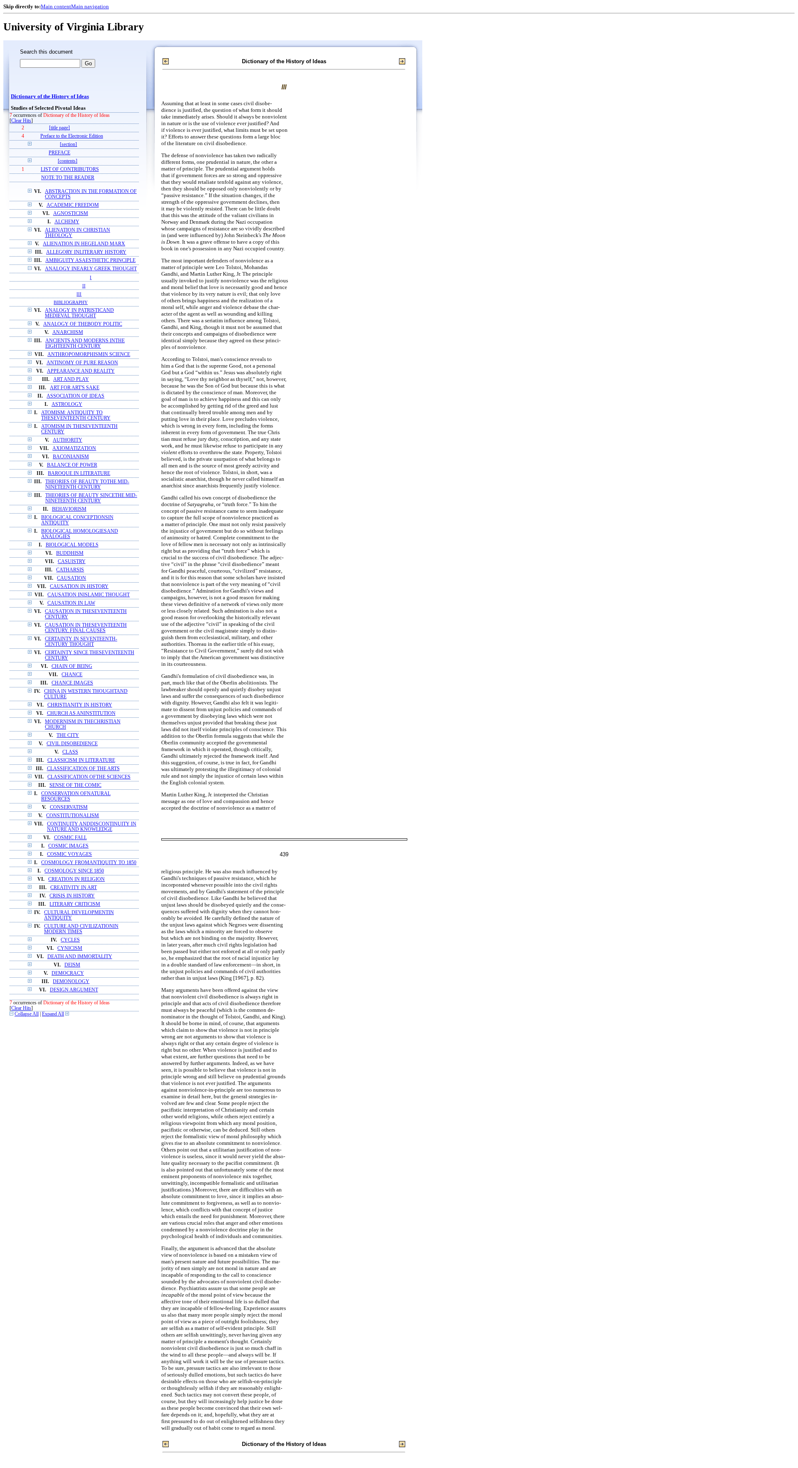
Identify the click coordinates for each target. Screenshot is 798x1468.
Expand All (53, 1014)
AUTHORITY (67, 440)
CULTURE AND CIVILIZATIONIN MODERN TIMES (81, 929)
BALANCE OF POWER (72, 465)
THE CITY (68, 735)
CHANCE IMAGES (72, 683)
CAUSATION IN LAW (71, 603)
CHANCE (72, 674)
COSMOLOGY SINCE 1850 (74, 871)
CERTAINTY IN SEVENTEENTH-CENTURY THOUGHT (81, 641)
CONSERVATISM (69, 807)
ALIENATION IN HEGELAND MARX (84, 244)
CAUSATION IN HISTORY (79, 586)
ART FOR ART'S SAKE (74, 387)
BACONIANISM (71, 457)
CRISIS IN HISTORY (72, 896)
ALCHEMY (66, 222)
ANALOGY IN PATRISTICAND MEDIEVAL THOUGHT (79, 313)
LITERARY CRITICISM (74, 904)
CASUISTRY (72, 561)
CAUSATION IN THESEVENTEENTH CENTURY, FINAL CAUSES (86, 628)
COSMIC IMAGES (68, 846)
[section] (68, 144)
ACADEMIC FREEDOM (73, 205)
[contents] (67, 161)
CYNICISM (69, 948)
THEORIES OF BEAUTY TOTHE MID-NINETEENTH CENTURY (87, 484)
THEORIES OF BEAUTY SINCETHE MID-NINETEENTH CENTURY (91, 498)
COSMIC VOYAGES (69, 854)
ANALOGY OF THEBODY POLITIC (82, 324)
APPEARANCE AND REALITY (81, 371)
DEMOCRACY (68, 973)
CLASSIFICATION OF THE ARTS (83, 768)
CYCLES (70, 940)
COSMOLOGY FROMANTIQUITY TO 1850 (88, 862)
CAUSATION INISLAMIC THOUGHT (88, 595)
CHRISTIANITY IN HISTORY (79, 705)
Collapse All (27, 1014)
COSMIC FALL (70, 837)
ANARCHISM (67, 332)
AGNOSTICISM (70, 213)
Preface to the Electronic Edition (71, 136)
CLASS (70, 752)
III (78, 294)
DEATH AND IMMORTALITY (79, 956)
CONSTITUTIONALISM (72, 815)
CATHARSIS (70, 570)
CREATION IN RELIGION (76, 879)
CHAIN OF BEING (72, 666)
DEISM (72, 965)
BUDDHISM (70, 553)
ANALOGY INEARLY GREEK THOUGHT (91, 269)
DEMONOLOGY (71, 981)
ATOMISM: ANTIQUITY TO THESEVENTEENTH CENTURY (76, 415)
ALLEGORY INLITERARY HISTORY (86, 252)
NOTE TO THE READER (67, 177)
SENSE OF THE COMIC (75, 785)
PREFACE (59, 153)
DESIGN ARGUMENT (74, 990)
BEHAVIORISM (69, 509)
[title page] (59, 128)
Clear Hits (21, 121)
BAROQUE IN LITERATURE (79, 473)
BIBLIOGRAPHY (71, 302)
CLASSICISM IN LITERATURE (81, 760)
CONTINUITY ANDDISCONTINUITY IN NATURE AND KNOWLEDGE (91, 826)
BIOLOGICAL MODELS (72, 545)
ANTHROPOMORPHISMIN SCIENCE (88, 354)
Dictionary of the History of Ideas (50, 96)
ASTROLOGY (67, 404)
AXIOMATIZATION (74, 448)
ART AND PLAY (71, 379)
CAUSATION (71, 578)
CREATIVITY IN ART (73, 887)
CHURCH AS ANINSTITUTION (81, 713)
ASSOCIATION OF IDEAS (75, 396)
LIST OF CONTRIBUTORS (70, 169)
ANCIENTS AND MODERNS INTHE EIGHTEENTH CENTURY (85, 343)
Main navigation (90, 6)
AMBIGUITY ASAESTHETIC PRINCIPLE (90, 260)
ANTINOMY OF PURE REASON (82, 363)
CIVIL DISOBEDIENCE (72, 743)
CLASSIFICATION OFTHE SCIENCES (89, 777)
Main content (56, 6)
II (84, 285)
